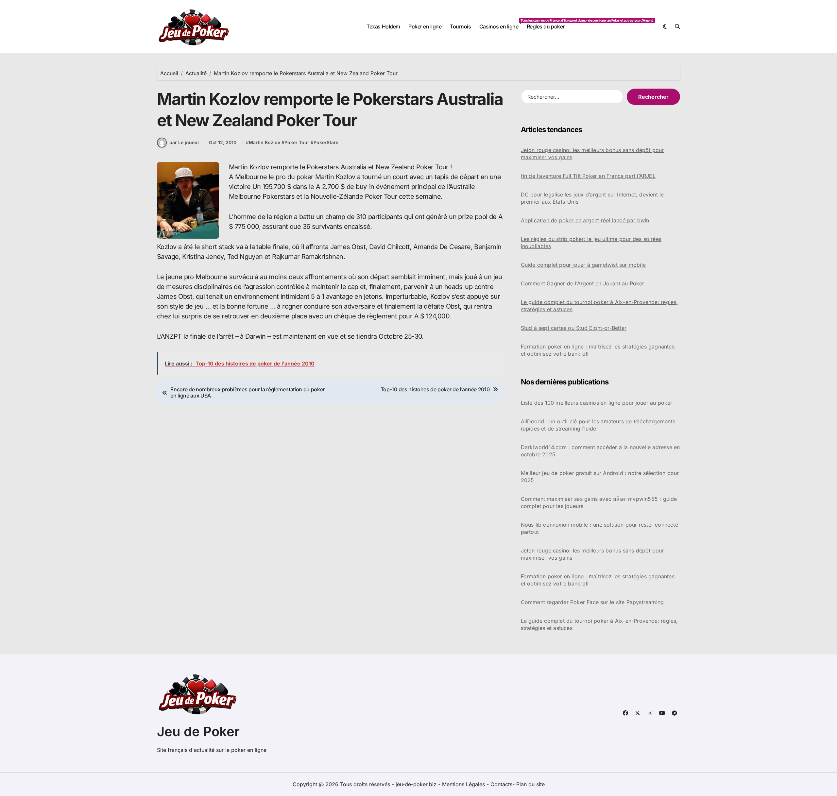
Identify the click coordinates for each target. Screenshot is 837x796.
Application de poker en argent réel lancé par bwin (585, 220)
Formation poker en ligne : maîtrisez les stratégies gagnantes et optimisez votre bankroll (598, 350)
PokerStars (326, 142)
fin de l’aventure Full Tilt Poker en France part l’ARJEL (588, 176)
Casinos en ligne (500, 24)
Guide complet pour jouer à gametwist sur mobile (583, 265)
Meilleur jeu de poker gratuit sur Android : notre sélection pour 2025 (600, 476)
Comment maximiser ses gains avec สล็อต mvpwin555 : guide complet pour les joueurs (599, 502)
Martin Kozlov (264, 142)
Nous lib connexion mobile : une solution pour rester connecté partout (599, 528)
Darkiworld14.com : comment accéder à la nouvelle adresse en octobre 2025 (600, 451)
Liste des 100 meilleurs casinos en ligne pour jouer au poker (597, 402)
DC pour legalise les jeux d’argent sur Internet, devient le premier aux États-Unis (592, 198)
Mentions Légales (464, 784)
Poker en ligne (424, 26)
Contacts (501, 784)
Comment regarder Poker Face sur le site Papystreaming (592, 602)
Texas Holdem (383, 26)
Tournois (460, 26)
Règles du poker (546, 26)
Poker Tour (296, 142)
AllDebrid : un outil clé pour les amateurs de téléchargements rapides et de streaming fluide (598, 425)
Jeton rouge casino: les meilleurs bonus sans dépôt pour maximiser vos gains (592, 154)
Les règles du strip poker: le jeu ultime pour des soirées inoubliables (591, 242)
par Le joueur (184, 142)
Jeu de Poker (198, 731)
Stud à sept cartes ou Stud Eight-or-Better (573, 328)
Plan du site (530, 784)
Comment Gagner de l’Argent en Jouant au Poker (582, 283)
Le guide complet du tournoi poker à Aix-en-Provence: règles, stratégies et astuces (599, 306)
